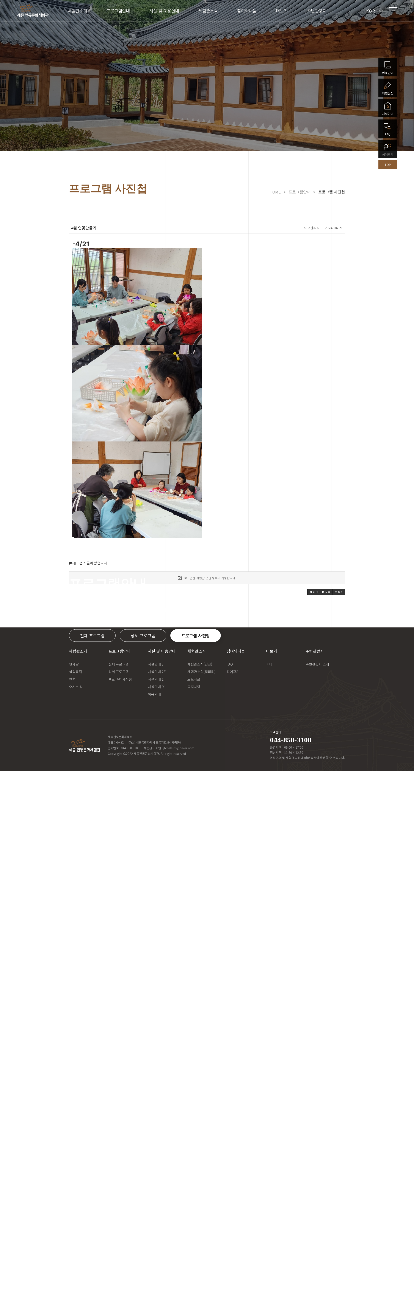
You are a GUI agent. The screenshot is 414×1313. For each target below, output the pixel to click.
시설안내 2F (157, 671)
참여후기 (233, 671)
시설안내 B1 (157, 686)
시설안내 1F (157, 679)
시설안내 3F (157, 664)
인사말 (74, 664)
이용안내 (154, 694)
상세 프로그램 (143, 635)
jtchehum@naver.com (178, 748)
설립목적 (75, 671)
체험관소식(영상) (199, 664)
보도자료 (193, 679)
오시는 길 (76, 686)
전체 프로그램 (92, 635)
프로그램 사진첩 (195, 635)
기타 (269, 664)
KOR (370, 11)
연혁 (72, 679)
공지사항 (193, 686)
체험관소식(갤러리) (201, 671)
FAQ (230, 664)
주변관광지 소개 (317, 664)
